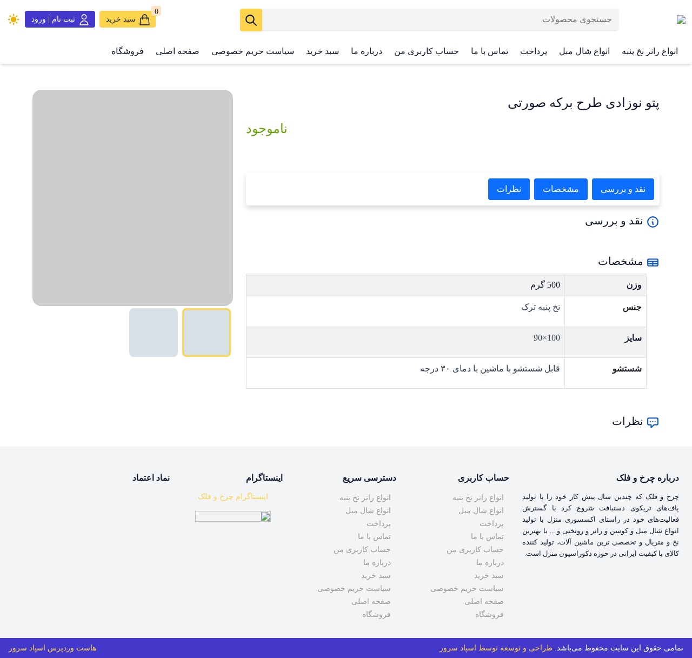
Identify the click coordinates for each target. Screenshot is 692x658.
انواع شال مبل (584, 51)
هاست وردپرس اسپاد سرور (52, 648)
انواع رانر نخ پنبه (650, 51)
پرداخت (533, 51)
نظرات (509, 189)
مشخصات (561, 189)
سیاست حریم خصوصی (252, 51)
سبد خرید (322, 51)
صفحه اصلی (177, 51)
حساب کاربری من (426, 51)
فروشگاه (127, 51)
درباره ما (366, 51)
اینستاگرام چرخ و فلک (233, 497)
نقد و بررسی (623, 189)
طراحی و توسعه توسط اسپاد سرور (496, 648)
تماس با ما (489, 51)
